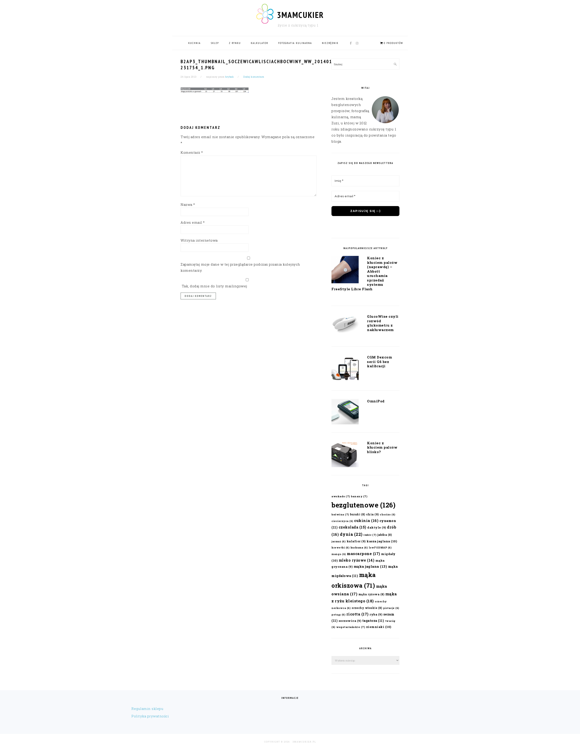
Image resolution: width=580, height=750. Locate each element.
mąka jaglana (370, 566)
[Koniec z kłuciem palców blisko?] (345, 455)
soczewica (350, 621)
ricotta (357, 614)
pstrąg (338, 614)
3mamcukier (300, 14)
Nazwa (188, 204)
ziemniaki (378, 627)
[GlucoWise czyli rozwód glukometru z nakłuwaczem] (345, 325)
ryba (376, 614)
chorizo (387, 514)
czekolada (352, 527)
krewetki (340, 547)
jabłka (384, 534)
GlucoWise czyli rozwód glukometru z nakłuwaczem (383, 323)
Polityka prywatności (150, 716)
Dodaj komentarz (253, 76)
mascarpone (363, 553)
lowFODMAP (380, 547)
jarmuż (338, 541)
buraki (357, 514)
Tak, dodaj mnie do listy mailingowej (214, 286)
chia (372, 514)
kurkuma (359, 547)
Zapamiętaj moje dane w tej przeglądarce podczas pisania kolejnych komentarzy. (240, 267)
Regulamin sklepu (147, 708)
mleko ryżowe (357, 560)
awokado (340, 496)
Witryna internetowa (199, 240)
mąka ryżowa (371, 594)
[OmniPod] (345, 412)
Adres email (193, 222)
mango (338, 554)
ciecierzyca (342, 521)
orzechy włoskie (367, 608)
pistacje (391, 608)
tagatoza (373, 620)
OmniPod (376, 401)
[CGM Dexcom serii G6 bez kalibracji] (345, 369)
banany (359, 496)
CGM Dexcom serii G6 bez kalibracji (379, 361)
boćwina (340, 514)
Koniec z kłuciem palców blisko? (382, 447)
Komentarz (192, 152)
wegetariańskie (350, 627)
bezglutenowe (363, 504)
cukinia (366, 520)
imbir (370, 534)
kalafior (356, 541)
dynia (351, 534)
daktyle (376, 527)
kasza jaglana (382, 541)
